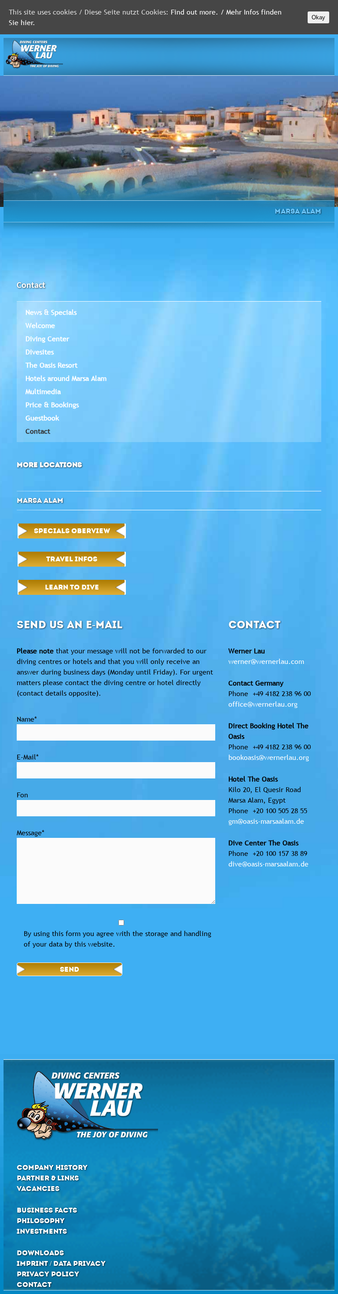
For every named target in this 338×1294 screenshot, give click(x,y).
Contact (38, 431)
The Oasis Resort (51, 365)
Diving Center (47, 338)
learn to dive (72, 587)
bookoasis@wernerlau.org (268, 757)
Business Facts (47, 1210)
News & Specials (51, 312)
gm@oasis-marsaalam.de (266, 821)
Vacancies (38, 1188)
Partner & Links (48, 1178)
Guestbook (42, 418)
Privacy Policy (48, 1274)
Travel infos (71, 559)
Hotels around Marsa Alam (66, 378)
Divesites (40, 352)
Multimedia (43, 391)
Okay (318, 17)
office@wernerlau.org (263, 704)
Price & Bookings (52, 404)
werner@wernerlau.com (266, 661)
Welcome (40, 325)
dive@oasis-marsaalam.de (268, 864)
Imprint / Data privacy (61, 1263)
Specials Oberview (72, 531)
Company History (52, 1167)
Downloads (40, 1253)
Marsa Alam (298, 211)
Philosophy (41, 1221)
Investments (42, 1231)
